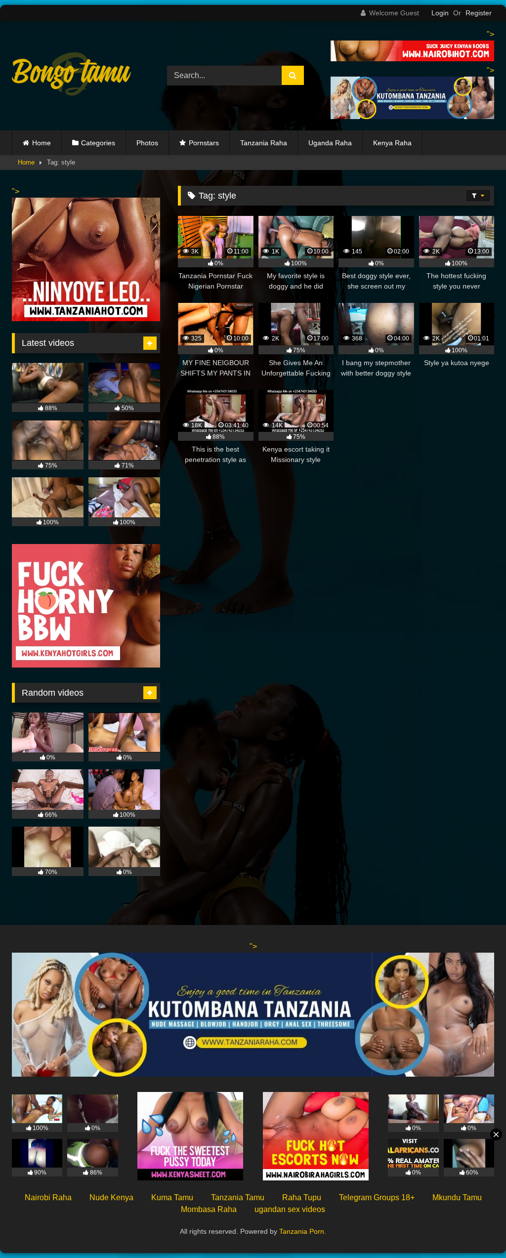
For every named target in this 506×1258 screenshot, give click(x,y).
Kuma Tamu (172, 1197)
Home (41, 143)
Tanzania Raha (263, 143)
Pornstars (204, 143)
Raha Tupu (301, 1197)
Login (440, 13)
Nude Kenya (111, 1197)
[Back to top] (475, 1228)
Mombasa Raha (209, 1209)
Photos (147, 143)
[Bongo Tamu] (78, 75)
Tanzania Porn (301, 1231)
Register (478, 13)
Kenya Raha (392, 143)
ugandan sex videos (289, 1209)
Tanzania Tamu (237, 1197)
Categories (98, 143)
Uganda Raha (330, 143)
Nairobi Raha (48, 1197)
